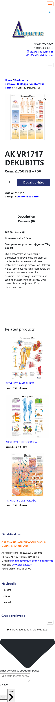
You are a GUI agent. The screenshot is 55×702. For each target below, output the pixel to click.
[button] (45, 99)
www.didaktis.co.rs (22, 564)
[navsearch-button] (50, 12)
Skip (3, 697)
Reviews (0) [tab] (26, 221)
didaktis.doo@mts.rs (20, 560)
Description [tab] (26, 216)
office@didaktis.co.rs (42, 560)
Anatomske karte (27, 196)
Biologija (22, 84)
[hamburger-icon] (50, 4)
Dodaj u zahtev (33, 182)
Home (8, 80)
